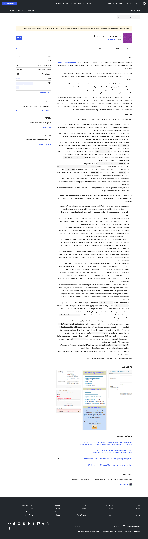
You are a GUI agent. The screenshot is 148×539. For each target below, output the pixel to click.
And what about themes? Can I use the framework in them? (110, 465)
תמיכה (18, 48)
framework (19, 83)
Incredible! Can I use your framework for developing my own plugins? (106, 459)
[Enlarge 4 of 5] (78, 393)
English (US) (20, 78)
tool (17, 87)
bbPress (29, 512)
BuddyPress (28, 515)
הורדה (19, 38)
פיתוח (100, 48)
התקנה (109, 48)
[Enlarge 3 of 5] (78, 373)
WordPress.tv (81, 515)
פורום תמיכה (46, 127)
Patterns (110, 515)
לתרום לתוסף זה (45, 144)
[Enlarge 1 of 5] (130, 373)
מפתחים (83, 512)
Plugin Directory (134, 10)
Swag (57, 515)
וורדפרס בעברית (116, 526)
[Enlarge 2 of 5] (104, 373)
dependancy (28, 83)
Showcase (109, 505)
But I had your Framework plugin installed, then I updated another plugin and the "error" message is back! (111, 451)
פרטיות (138, 515)
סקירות (118, 48)
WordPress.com (27, 505)
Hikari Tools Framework (67, 62)
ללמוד (84, 505)
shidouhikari (112, 39)
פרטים (128, 48)
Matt (30, 508)
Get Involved (55, 505)
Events (57, 508)
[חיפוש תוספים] (119, 17)
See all (18, 110)
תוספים (111, 512)
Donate (56, 512)
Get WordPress (9, 3)
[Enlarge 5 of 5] (78, 411)
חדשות (138, 508)
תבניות (111, 508)
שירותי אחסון (136, 512)
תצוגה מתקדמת (45, 93)
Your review (46, 110)
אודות (138, 505)
